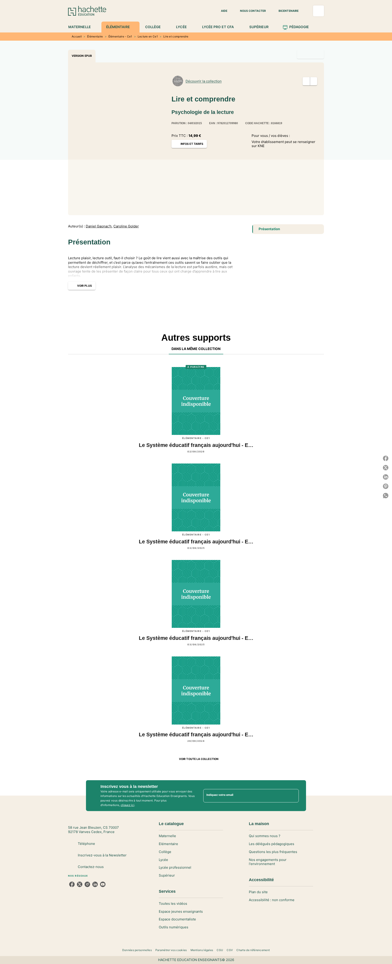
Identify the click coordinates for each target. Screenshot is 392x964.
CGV (230, 950)
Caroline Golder (126, 226)
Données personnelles (137, 950)
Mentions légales (202, 950)
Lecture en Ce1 (148, 36)
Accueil (77, 36)
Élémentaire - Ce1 (120, 36)
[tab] (82, 27)
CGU (220, 950)
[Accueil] (87, 11)
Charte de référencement (253, 950)
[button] (221, 11)
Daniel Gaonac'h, (99, 226)
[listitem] (72, 884)
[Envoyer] (293, 795)
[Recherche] (318, 10)
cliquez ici (127, 805)
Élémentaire (95, 36)
